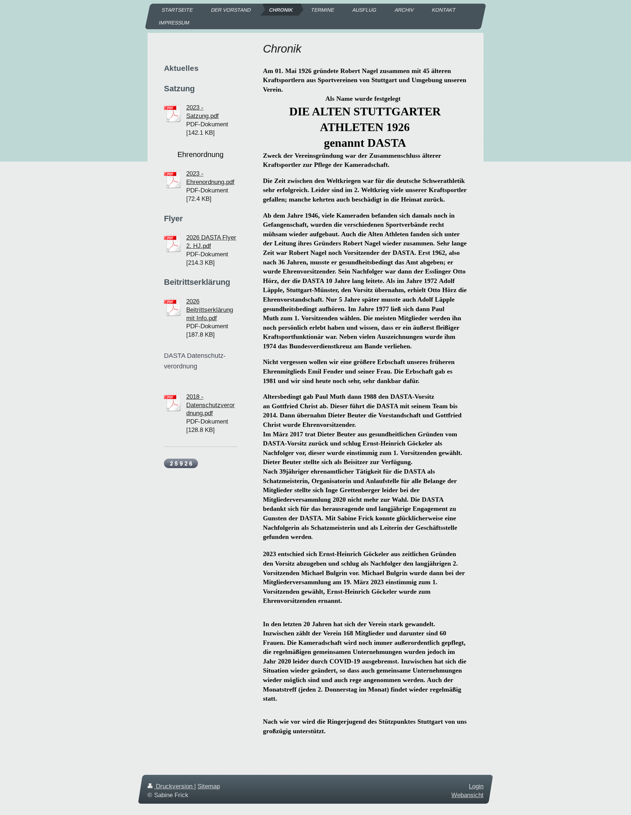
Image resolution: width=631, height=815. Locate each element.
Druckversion (174, 786)
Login (476, 786)
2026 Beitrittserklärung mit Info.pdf (209, 310)
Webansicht (467, 795)
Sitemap (209, 786)
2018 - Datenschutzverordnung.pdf (210, 405)
